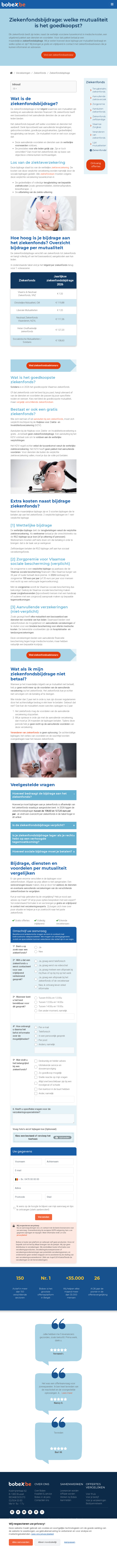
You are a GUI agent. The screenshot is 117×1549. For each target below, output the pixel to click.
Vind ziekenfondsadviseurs (43, 365)
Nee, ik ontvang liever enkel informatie (52, 987)
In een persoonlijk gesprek (52, 1036)
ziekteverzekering (60, 167)
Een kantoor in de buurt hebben (54, 1089)
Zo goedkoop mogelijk (50, 1073)
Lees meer (67, 1393)
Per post (43, 1040)
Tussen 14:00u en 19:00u (51, 1006)
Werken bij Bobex (68, 1497)
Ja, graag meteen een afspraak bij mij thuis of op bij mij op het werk (56, 971)
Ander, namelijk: (46, 1093)
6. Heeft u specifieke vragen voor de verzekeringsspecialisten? (32, 1111)
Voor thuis (91, 1494)
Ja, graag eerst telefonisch (52, 961)
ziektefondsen (47, 174)
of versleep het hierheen (33, 1137)
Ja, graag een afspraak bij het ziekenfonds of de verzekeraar (54, 979)
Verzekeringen (23, 73)
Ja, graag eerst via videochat (53, 965)
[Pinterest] (30, 1512)
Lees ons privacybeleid (42, 1534)
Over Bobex (40, 1490)
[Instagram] (42, 1512)
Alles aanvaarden (20, 1542)
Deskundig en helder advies (52, 1061)
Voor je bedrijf (92, 1497)
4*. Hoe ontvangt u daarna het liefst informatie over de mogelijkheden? (21, 1032)
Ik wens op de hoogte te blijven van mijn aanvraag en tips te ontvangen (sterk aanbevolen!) (44, 1208)
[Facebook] (12, 1512)
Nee (41, 951)
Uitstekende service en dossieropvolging (50, 1067)
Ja (40, 947)
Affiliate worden (67, 1493)
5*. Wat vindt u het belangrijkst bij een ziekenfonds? (21, 1065)
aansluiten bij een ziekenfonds (48, 419)
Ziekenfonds (40, 73)
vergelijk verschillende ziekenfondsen (34, 402)
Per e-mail (44, 1027)
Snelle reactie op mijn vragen (53, 1077)
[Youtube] (24, 1512)
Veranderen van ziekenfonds (25, 732)
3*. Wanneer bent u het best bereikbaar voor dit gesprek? (22, 1002)
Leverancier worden (69, 1490)
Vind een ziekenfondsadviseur (58, 55)
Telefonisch (44, 1031)
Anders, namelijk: (47, 1044)
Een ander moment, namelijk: (53, 1010)
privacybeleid (22, 1235)
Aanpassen (69, 1542)
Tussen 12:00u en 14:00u (51, 1002)
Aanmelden (65, 1500)
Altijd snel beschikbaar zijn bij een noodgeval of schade (55, 1083)
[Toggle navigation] (112, 4)
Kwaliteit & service (43, 1493)
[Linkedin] (36, 1512)
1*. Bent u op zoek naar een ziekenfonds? (20, 949)
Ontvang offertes (96, 165)
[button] (112, 4)
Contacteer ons (42, 1500)
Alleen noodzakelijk (47, 1542)
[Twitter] (18, 1512)
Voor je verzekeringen (96, 1500)
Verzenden (43, 1217)
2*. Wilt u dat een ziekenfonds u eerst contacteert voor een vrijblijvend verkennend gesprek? (22, 970)
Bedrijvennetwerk (94, 1503)
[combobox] (17, 1179)
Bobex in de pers (42, 1497)
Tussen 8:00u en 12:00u (50, 997)
